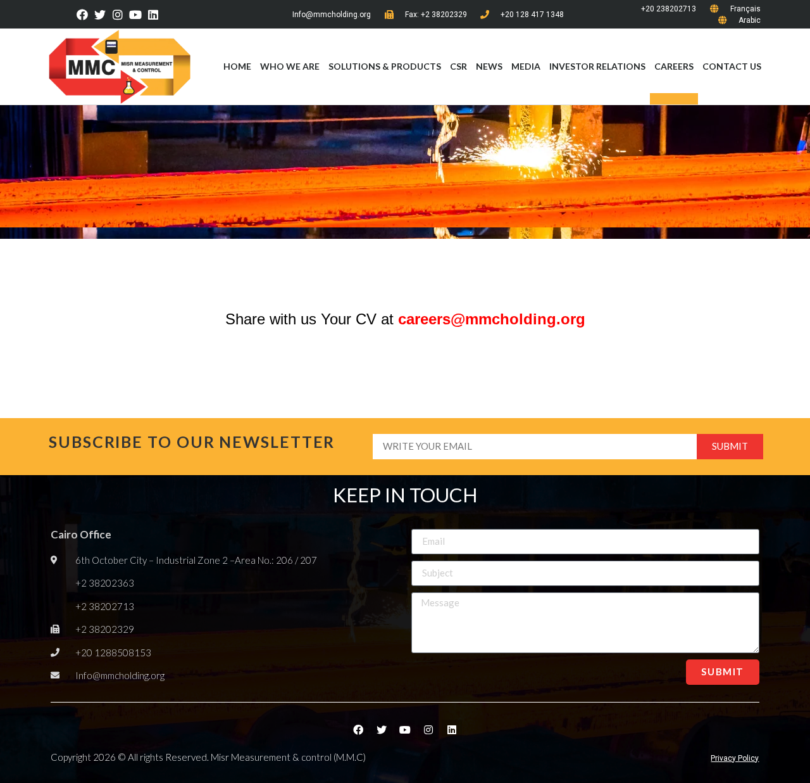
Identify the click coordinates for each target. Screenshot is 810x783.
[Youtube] (135, 14)
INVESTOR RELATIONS (597, 66)
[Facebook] (82, 14)
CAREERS (674, 66)
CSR (458, 66)
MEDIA (525, 66)
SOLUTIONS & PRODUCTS (384, 66)
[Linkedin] (153, 14)
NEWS (489, 66)
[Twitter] (100, 14)
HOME (237, 66)
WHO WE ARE (290, 66)
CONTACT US (731, 66)
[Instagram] (117, 14)
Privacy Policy (735, 758)
